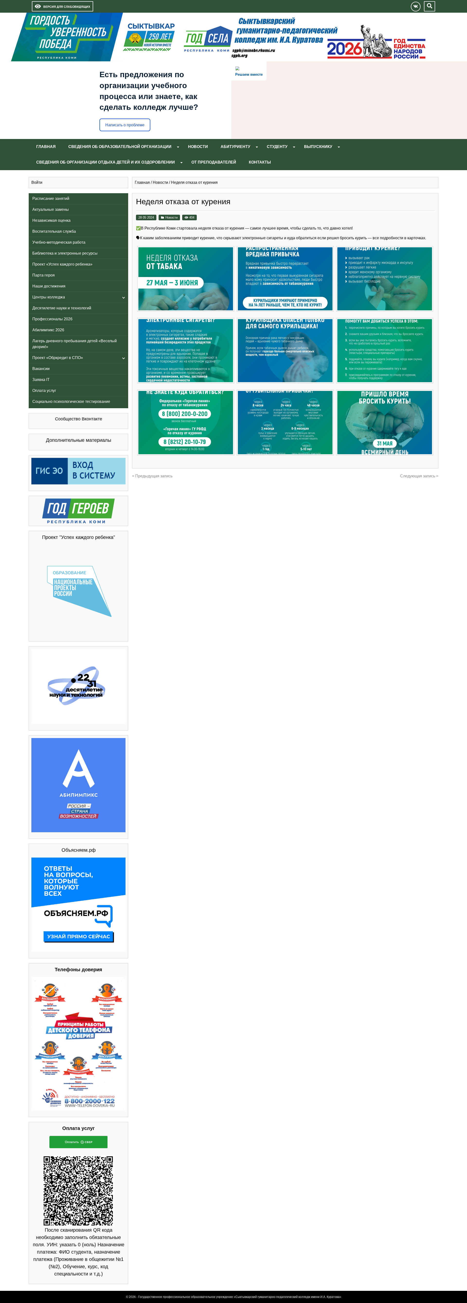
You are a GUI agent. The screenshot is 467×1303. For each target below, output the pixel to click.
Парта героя (43, 275)
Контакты (260, 162)
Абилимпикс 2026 (48, 330)
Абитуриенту (235, 147)
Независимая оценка (51, 220)
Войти (36, 182)
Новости (198, 147)
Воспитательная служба (54, 231)
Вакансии (41, 369)
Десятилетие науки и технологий (61, 308)
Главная (46, 147)
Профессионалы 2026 (52, 319)
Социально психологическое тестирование (71, 401)
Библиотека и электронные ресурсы (65, 253)
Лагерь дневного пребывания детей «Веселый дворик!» (74, 344)
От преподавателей (213, 162)
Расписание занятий (50, 198)
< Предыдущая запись (152, 476)
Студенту (277, 147)
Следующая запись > (419, 476)
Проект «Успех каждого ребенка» (62, 264)
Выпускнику (318, 147)
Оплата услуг (44, 390)
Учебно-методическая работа (58, 242)
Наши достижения (48, 286)
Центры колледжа (48, 297)
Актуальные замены (50, 209)
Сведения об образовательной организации (119, 147)
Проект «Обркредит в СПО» (57, 358)
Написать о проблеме (124, 125)
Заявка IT (41, 380)
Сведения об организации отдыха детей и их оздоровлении (105, 162)
